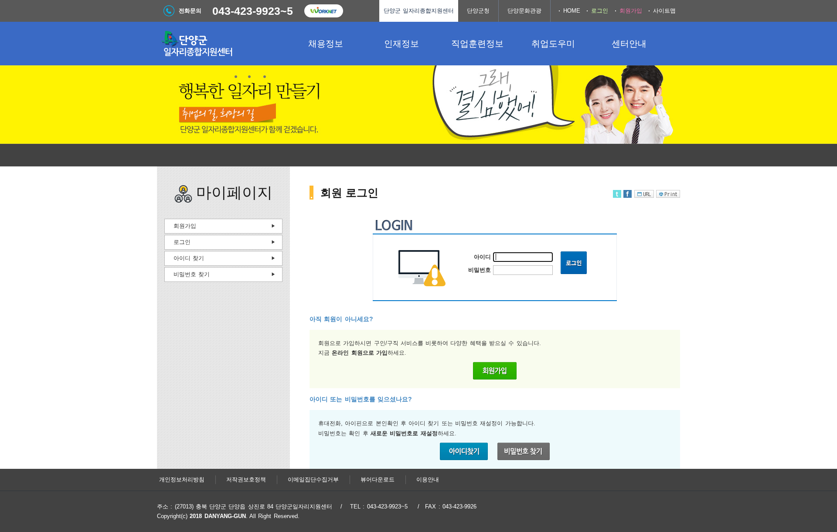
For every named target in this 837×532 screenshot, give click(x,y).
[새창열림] (323, 11)
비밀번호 (479, 270)
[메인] (222, 43)
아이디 (482, 257)
